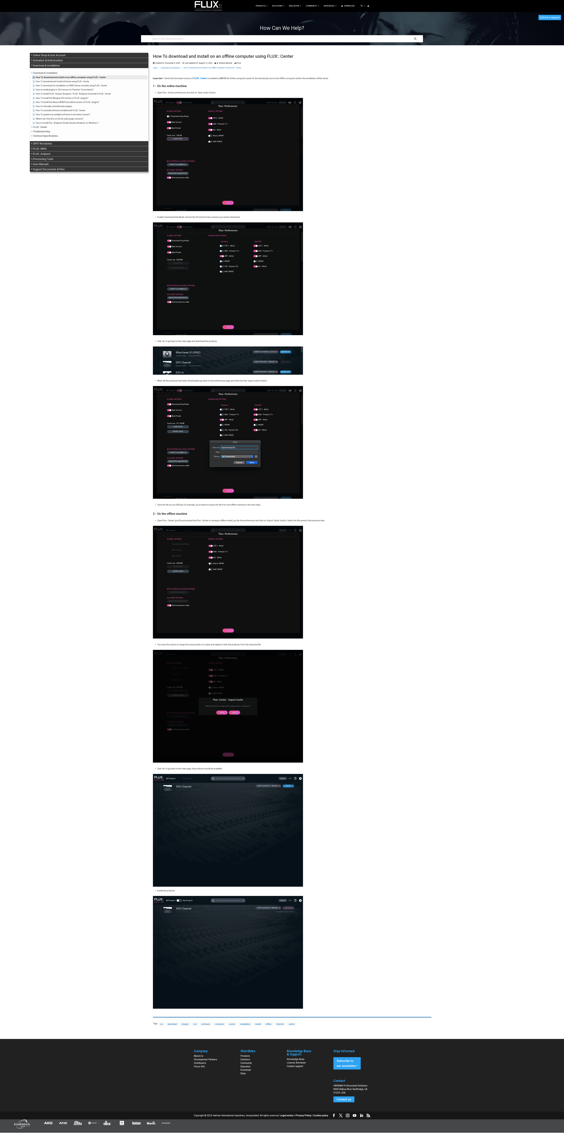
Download (245, 1070)
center (232, 1024)
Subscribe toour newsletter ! (347, 1063)
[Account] (368, 6)
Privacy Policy (303, 1115)
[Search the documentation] (415, 38)
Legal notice (287, 1115)
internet (280, 1024)
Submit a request (550, 17)
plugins (185, 1024)
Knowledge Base (295, 1059)
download (172, 1024)
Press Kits (199, 1066)
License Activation (296, 1062)
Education (245, 1066)
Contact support (295, 1066)
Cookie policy (320, 1115)
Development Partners (205, 1059)
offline (268, 1024)
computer (219, 1024)
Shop (243, 1073)
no (161, 1024)
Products (245, 1056)
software (206, 1024)
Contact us (344, 1099)
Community (246, 1063)
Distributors (200, 1063)
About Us (198, 1056)
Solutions (245, 1059)
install (258, 1024)
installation (245, 1024)
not (195, 1024)
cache (291, 1024)
